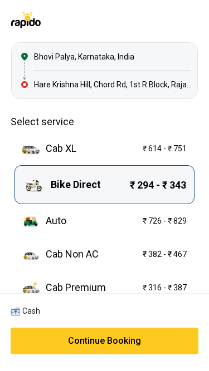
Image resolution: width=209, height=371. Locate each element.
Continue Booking (104, 340)
